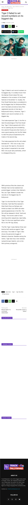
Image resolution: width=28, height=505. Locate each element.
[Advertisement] (14, 74)
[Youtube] (19, 499)
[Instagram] (15, 499)
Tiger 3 (13, 291)
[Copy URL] (13, 26)
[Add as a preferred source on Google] (6, 31)
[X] (6, 26)
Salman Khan (8, 291)
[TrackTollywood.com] (14, 467)
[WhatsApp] (9, 26)
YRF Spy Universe (5, 294)
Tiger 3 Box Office (19, 291)
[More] (16, 26)
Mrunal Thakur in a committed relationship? (6, 311)
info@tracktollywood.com (13, 489)
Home (2, 6)
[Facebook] (2, 26)
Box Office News (8, 6)
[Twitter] (12, 499)
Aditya (4, 22)
